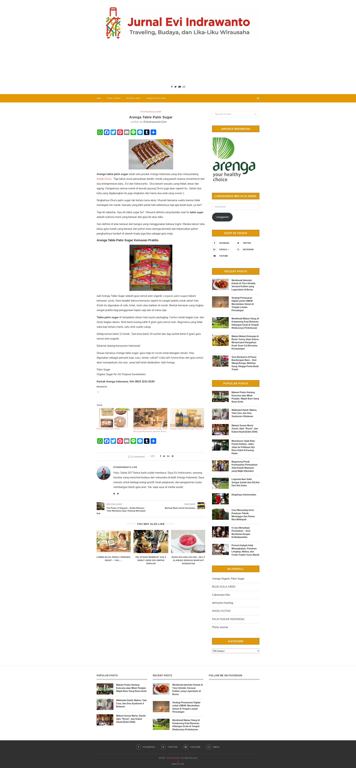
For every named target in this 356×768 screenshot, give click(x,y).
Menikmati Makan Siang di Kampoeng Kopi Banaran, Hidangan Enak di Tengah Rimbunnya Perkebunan (245, 323)
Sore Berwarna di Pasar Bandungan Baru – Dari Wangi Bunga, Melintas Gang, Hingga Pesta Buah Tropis (245, 363)
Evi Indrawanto (173, 758)
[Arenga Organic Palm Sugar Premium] (187, 417)
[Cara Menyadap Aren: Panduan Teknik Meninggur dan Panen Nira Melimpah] (220, 514)
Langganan (222, 217)
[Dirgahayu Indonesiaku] (220, 498)
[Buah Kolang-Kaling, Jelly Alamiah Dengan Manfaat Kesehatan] (188, 541)
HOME (99, 98)
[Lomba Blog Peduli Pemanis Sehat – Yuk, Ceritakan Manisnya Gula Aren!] (113, 541)
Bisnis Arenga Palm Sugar (108, 428)
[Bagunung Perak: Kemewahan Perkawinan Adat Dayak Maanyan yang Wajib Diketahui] (220, 465)
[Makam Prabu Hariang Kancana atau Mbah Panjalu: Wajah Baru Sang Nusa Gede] (220, 396)
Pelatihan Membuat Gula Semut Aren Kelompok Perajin (151, 560)
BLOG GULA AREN (223, 587)
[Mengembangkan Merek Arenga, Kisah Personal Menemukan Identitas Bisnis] (150, 417)
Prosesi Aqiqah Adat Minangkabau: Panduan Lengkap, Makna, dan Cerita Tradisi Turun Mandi (245, 550)
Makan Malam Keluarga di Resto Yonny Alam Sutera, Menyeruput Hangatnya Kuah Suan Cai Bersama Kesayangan (245, 342)
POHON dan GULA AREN (156, 98)
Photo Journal (220, 627)
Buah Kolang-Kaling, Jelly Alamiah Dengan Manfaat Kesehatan (188, 560)
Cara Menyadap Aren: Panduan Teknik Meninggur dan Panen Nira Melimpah (243, 515)
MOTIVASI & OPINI (133, 98)
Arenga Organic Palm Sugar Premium (186, 428)
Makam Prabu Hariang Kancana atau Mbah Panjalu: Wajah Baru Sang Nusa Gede (245, 397)
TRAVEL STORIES (113, 98)
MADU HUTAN (221, 611)
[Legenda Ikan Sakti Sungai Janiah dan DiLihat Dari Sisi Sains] (220, 483)
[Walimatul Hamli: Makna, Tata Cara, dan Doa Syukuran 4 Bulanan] (220, 414)
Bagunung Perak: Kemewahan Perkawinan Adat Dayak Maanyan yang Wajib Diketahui (245, 466)
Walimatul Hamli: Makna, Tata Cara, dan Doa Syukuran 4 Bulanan (244, 413)
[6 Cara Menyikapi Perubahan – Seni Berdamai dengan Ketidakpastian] (220, 531)
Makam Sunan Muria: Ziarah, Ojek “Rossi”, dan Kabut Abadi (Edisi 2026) (245, 428)
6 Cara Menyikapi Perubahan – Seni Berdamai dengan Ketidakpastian (241, 532)
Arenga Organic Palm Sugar (228, 578)
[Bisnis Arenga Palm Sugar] (114, 417)
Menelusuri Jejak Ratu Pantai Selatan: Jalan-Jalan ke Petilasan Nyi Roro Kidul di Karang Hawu (243, 447)
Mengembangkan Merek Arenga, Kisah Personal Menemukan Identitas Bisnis (150, 430)
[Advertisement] (178, 62)
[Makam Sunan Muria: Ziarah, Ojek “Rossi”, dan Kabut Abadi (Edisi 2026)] (220, 429)
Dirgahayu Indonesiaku (244, 494)
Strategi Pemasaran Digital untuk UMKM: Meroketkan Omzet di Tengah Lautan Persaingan (243, 304)
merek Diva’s (104, 179)
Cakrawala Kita (221, 595)
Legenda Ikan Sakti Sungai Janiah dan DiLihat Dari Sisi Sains (245, 482)
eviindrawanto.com (154, 122)
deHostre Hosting (222, 603)
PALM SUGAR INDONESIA (228, 619)
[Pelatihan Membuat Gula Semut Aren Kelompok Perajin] (151, 541)
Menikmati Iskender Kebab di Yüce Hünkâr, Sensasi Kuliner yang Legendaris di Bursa (244, 285)
